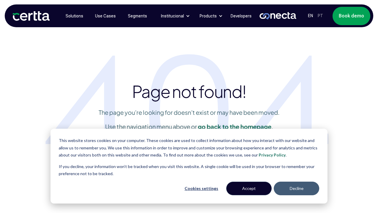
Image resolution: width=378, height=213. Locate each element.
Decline (297, 188)
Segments (137, 16)
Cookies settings (201, 188)
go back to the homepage (234, 126)
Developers (241, 16)
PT (320, 15)
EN (310, 15)
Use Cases (105, 16)
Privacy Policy (272, 154)
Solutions (74, 16)
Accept (249, 188)
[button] (172, 16)
